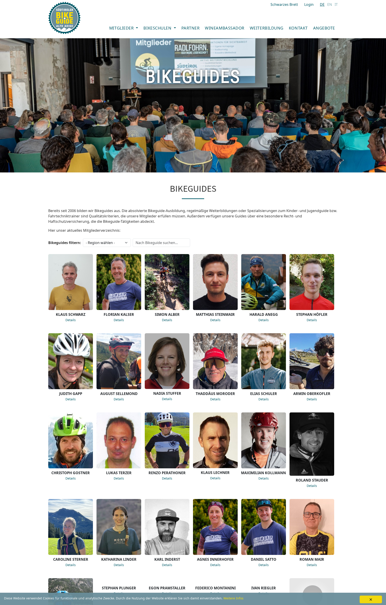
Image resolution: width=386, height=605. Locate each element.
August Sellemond (119, 393)
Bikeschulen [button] (157, 28)
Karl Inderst (167, 559)
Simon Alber (167, 314)
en (329, 4)
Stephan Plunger (119, 588)
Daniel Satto (263, 559)
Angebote (324, 28)
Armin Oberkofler (311, 393)
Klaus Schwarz (70, 314)
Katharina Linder (118, 559)
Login (309, 4)
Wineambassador (224, 28)
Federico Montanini (215, 588)
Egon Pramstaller (167, 588)
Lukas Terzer (119, 472)
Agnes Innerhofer (215, 559)
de (322, 4)
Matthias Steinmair (215, 314)
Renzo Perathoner (167, 472)
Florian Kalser (119, 314)
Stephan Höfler (311, 314)
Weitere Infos (233, 598)
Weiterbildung (266, 28)
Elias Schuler (263, 393)
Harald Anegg (264, 314)
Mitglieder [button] (122, 28)
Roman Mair (312, 559)
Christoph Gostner (70, 472)
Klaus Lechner (215, 472)
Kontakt (298, 28)
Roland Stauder (312, 480)
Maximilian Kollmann (263, 472)
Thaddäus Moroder (215, 393)
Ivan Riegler (263, 588)
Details (70, 320)
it (336, 4)
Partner (190, 28)
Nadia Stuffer (167, 393)
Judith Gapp (70, 393)
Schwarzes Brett (284, 4)
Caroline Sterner (70, 559)
